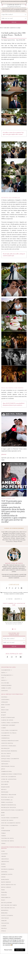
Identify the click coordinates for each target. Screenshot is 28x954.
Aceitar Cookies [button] (19, 949)
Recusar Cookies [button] (8, 949)
